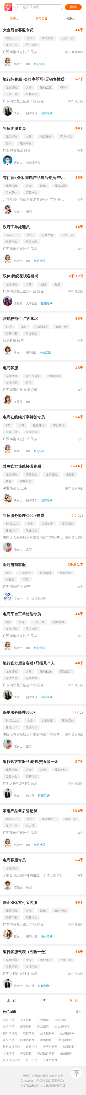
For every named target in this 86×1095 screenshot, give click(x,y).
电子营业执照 (29, 1085)
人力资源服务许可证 (52, 1085)
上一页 (11, 1000)
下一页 (73, 1000)
